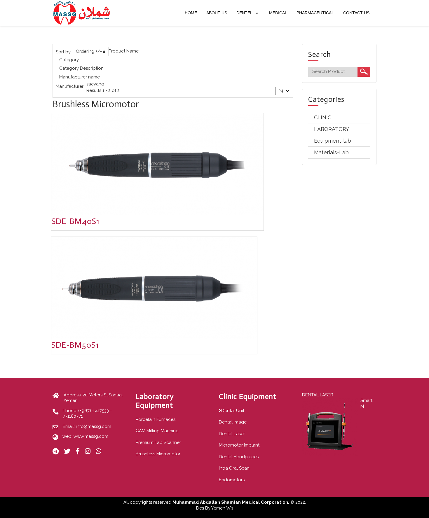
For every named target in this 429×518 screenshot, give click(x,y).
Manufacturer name (79, 77)
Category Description (81, 68)
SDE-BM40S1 (75, 221)
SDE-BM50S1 (75, 345)
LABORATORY (331, 129)
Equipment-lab (332, 141)
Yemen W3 (222, 508)
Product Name (124, 51)
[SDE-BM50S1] (154, 287)
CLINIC (322, 117)
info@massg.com (93, 426)
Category (69, 59)
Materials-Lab (331, 152)
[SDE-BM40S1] (157, 164)
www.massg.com (91, 436)
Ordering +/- (89, 51)
